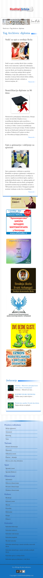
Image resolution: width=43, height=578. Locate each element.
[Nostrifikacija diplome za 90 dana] (20, 113)
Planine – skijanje (11, 457)
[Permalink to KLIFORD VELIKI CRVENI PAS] (11, 399)
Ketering (8, 435)
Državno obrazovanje (12, 483)
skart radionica (26, 567)
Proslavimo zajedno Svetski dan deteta (27, 403)
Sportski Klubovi (11, 472)
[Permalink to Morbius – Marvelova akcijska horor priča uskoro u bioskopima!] (11, 390)
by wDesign (16, 567)
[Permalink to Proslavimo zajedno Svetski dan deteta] (11, 408)
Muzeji (8, 505)
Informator (9, 479)
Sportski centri (10, 468)
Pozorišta (8, 508)
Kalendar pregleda (11, 537)
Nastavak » (31, 82)
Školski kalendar (11, 541)
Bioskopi (8, 498)
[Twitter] (23, 571)
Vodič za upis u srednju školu (18, 39)
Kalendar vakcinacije (12, 534)
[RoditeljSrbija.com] (22, 10)
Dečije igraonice (11, 428)
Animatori (9, 432)
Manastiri (9, 450)
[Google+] (17, 571)
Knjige (8, 515)
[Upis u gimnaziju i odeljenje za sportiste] (20, 167)
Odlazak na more (11, 454)
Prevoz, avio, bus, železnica (14, 461)
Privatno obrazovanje (12, 486)
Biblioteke (9, 512)
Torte (7, 439)
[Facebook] (20, 571)
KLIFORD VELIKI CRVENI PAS (25, 394)
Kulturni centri (10, 501)
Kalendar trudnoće (11, 530)
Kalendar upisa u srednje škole (15, 555)
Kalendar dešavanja (12, 526)
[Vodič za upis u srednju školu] (20, 59)
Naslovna (6, 28)
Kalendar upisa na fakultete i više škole (18, 559)
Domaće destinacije (12, 446)
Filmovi (8, 519)
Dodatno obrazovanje (12, 490)
